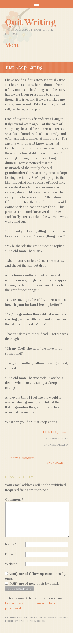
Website (11, 564)
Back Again (57, 462)
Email (10, 554)
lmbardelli (59, 438)
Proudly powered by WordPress (30, 617)
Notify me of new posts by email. (34, 584)
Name (11, 544)
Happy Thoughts (20, 458)
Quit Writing (30, 22)
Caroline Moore (32, 621)
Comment (14, 500)
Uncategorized (55, 444)
